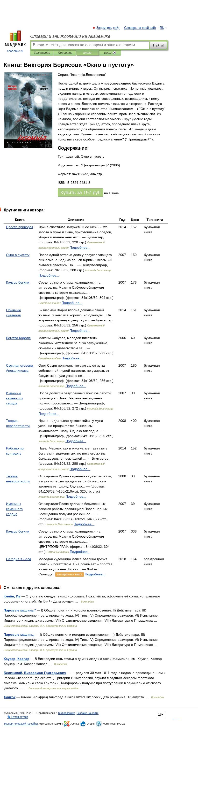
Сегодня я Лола (18, 559)
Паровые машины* (20, 610)
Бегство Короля (18, 338)
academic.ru (15, 51)
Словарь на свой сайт (140, 28)
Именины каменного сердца (14, 398)
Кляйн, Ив (12, 596)
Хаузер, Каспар (16, 659)
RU (162, 28)
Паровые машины (19, 634)
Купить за (80, 192)
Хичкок (9, 697)
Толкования (42, 52)
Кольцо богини (17, 282)
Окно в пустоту (17, 255)
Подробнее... (80, 247)
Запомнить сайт (108, 28)
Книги (87, 52)
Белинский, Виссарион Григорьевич (35, 673)
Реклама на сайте (88, 712)
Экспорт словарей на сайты (21, 723)
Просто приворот (19, 227)
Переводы (65, 52)
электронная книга (69, 574)
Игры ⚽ (110, 52)
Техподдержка (66, 712)
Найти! (158, 45)
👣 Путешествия (17, 716)
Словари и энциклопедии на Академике (70, 36)
